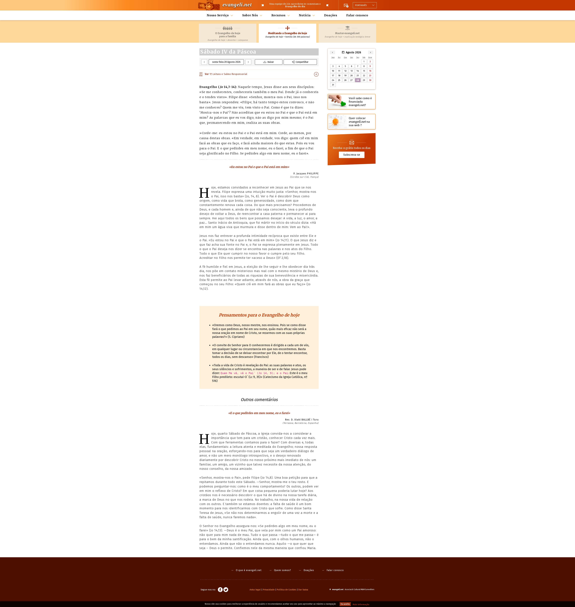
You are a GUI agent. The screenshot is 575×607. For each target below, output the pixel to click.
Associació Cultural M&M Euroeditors (359, 589)
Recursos (278, 15)
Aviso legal (255, 589)
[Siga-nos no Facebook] (220, 590)
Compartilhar (302, 62)
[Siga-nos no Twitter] (225, 590)
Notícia (305, 15)
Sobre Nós (250, 15)
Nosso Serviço (218, 15)
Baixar (271, 62)
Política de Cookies (286, 589)
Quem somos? (282, 570)
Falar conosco (357, 15)
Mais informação (361, 604)
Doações (330, 15)
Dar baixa (303, 589)
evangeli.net (237, 5)
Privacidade (269, 589)
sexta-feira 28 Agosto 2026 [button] (226, 62)
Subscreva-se (351, 154)
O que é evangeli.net (248, 570)
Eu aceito (345, 604)
